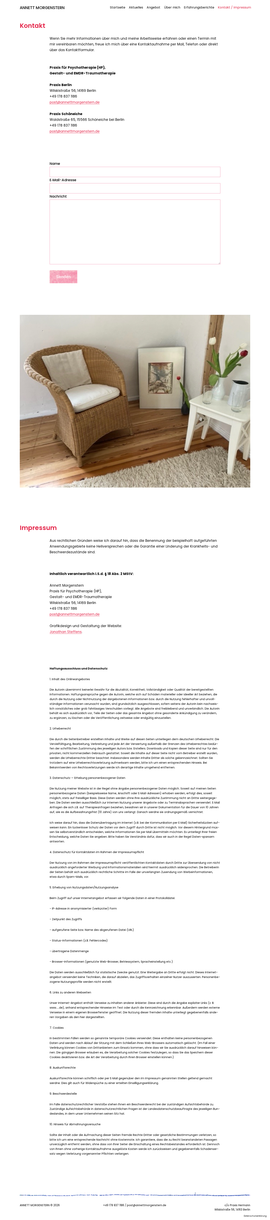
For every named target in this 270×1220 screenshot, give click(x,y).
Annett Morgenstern (42, 7)
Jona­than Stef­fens (66, 631)
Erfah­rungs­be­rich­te (199, 7)
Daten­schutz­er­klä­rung (255, 1215)
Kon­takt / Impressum (234, 7)
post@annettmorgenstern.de (75, 102)
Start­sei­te (117, 7)
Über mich (172, 7)
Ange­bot (153, 7)
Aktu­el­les (136, 7)
